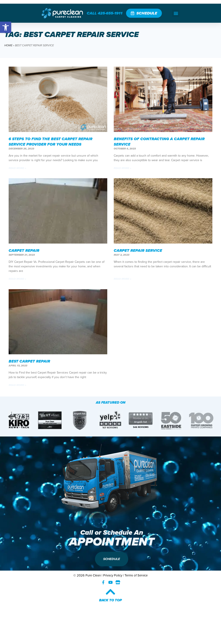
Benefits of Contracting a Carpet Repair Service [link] (159, 141)
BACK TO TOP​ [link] (110, 600)
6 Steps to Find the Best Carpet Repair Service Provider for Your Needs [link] (50, 141)
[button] (175, 13)
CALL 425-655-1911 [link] (104, 13)
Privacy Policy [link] (112, 575)
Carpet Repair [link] (24, 250)
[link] (5, 27)
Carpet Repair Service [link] (138, 250)
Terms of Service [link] (136, 575)
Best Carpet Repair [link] (29, 361)
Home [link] (8, 45)
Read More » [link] (17, 168)
